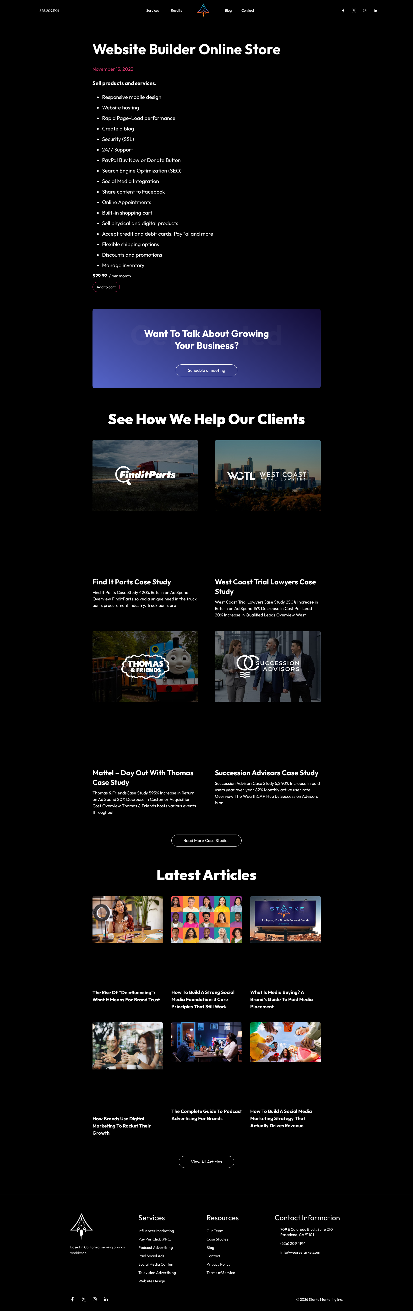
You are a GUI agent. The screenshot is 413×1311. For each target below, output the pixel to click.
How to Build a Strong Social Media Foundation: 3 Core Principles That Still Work (202, 999)
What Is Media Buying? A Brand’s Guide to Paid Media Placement (281, 999)
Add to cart (106, 287)
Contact (247, 10)
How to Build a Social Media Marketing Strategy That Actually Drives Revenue (281, 1118)
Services (152, 10)
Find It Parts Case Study (131, 581)
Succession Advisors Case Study (267, 772)
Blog (228, 10)
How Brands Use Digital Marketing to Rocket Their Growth (121, 1126)
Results (176, 10)
